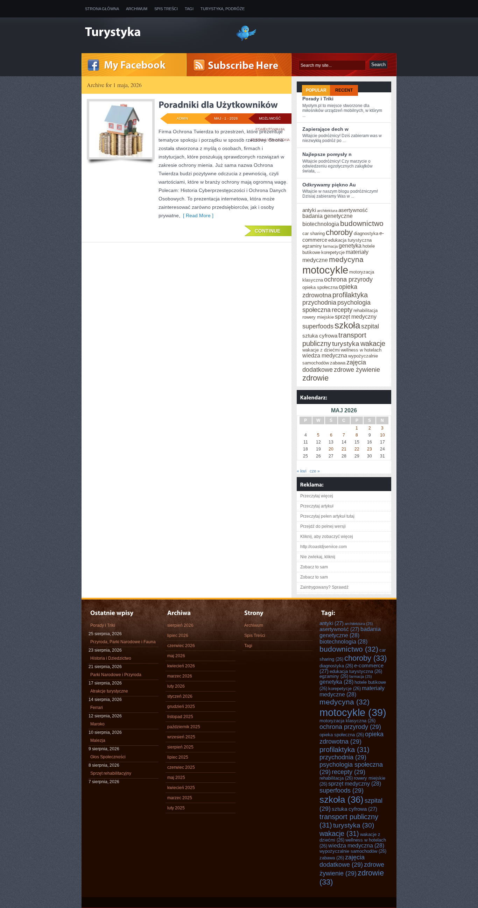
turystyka (345, 343)
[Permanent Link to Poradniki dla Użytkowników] (218, 104)
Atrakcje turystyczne (109, 691)
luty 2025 (176, 808)
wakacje (372, 343)
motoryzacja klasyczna (347, 720)
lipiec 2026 (177, 635)
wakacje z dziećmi (321, 350)
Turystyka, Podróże (223, 9)
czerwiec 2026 (181, 645)
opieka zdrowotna (351, 738)
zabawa (337, 363)
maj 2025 (176, 777)
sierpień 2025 (180, 747)
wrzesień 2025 (181, 737)
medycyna (346, 259)
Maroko (97, 724)
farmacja (330, 246)
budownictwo (362, 223)
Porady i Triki (317, 98)
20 (331, 449)
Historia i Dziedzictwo (110, 658)
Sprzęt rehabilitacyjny (110, 773)
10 (382, 435)
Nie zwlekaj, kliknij (317, 556)
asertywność (353, 210)
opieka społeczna (320, 287)
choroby (339, 232)
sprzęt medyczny (356, 317)
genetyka (350, 246)
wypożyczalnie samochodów (352, 851)
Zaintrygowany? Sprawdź (324, 587)
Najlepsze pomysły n (327, 154)
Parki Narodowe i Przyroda (115, 674)
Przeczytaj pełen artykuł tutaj (327, 516)
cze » (315, 471)
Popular (316, 90)
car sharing (313, 233)
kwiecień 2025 (181, 787)
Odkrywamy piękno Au (329, 184)
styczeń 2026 (179, 696)
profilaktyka (350, 295)
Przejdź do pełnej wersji (323, 526)
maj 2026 (176, 655)
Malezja (97, 740)
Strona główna (102, 9)
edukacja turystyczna (350, 240)
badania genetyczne (327, 216)
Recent (344, 90)
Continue (267, 231)
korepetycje (333, 252)
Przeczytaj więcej (316, 496)
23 (369, 449)
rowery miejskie (318, 317)
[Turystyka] (155, 32)
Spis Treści (166, 9)
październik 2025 (183, 726)
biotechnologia (320, 224)
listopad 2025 (180, 716)
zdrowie (315, 378)
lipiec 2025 (177, 757)
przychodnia (319, 302)
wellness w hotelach (361, 350)
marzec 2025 (179, 797)
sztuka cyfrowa (319, 336)
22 (356, 449)
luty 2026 (176, 686)
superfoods (317, 326)
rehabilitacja (365, 310)
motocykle (325, 270)
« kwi (302, 471)
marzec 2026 (179, 676)
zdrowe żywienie (357, 369)
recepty (342, 309)
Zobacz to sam (314, 567)
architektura (327, 210)
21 (344, 449)
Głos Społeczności (108, 756)
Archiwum (136, 9)
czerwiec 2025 (181, 767)
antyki (309, 210)
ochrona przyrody (348, 279)
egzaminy (312, 246)
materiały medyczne (352, 691)
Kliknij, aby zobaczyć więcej (326, 536)
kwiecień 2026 (181, 666)
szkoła (347, 325)
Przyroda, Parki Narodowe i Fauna (123, 641)
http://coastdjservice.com (323, 546)
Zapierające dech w (325, 129)
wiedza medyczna (324, 356)
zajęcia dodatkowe (342, 861)
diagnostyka (366, 233)
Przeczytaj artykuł (316, 506)
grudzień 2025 (181, 706)
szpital (370, 326)
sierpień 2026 (180, 625)
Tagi (189, 9)
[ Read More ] (196, 215)
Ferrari (96, 707)
